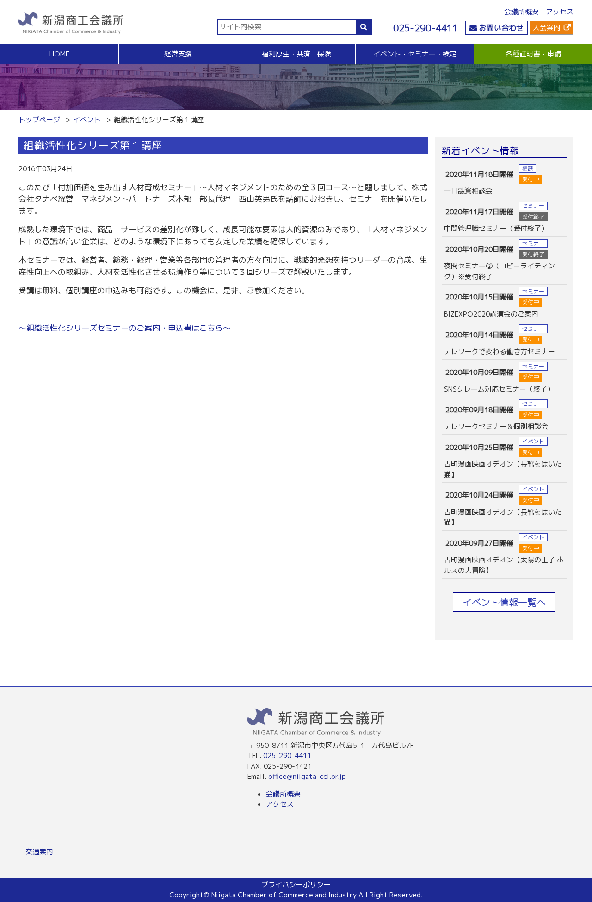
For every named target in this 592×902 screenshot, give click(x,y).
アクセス (560, 12)
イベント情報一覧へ (504, 602)
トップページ (39, 119)
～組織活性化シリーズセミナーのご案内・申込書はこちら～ (124, 328)
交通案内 (39, 852)
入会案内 (547, 27)
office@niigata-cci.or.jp (307, 776)
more (504, 180)
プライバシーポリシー (296, 885)
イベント (87, 119)
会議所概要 (521, 12)
